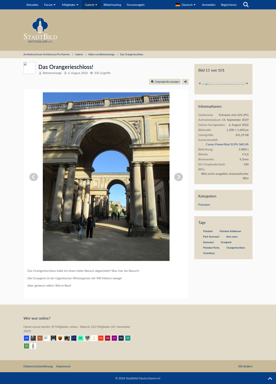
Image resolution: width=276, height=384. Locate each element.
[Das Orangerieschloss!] (203, 83)
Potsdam (204, 204)
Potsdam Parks (211, 247)
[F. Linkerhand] (41, 338)
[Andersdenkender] (109, 338)
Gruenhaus (209, 253)
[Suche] (246, 4)
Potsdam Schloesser (230, 231)
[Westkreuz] (61, 338)
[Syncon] (115, 338)
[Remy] (122, 338)
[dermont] (82, 338)
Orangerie (226, 242)
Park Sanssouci (211, 236)
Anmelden (208, 4)
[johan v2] (68, 338)
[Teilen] (185, 82)
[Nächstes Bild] (178, 177)
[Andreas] (55, 338)
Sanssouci (208, 242)
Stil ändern (245, 366)
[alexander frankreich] (129, 338)
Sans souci (231, 236)
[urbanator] (27, 338)
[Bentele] (48, 338)
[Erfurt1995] (34, 338)
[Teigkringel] (27, 346)
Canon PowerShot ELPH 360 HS (227, 144)
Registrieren (229, 4)
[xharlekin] (34, 346)
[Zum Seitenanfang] (270, 378)
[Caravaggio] (95, 338)
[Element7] (75, 338)
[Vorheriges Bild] (33, 177)
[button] (186, 4)
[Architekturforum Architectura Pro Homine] (138, 30)
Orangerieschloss (235, 247)
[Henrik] (102, 338)
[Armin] (88, 338)
